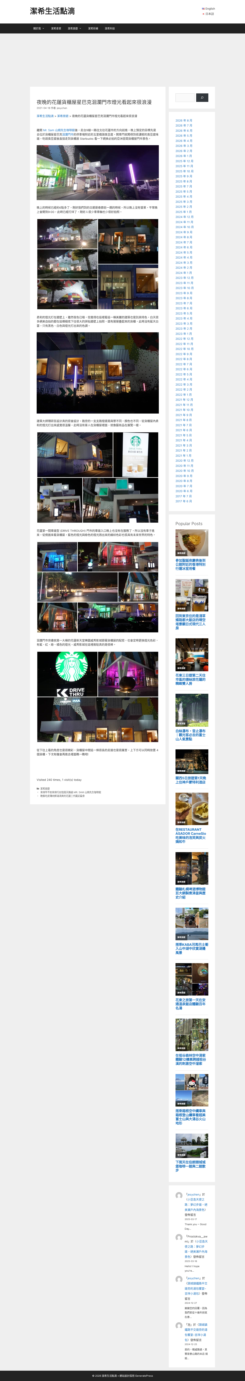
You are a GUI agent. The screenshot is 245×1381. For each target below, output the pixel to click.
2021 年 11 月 (184, 405)
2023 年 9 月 (184, 293)
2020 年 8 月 (184, 481)
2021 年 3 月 (184, 445)
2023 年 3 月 (184, 323)
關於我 (37, 28)
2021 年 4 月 (184, 440)
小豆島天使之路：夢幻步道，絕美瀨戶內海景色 (196, 1204)
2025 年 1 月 (184, 212)
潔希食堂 (56, 28)
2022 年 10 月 (185, 349)
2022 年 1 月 (184, 394)
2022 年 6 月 (184, 369)
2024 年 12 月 (185, 217)
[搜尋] (202, 97)
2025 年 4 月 (184, 196)
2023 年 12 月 (185, 278)
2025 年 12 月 (185, 161)
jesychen (193, 1194)
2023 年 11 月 (184, 283)
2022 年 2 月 (184, 389)
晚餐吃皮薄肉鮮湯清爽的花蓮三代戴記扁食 (62, 795)
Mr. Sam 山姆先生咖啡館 (59, 130)
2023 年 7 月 (184, 303)
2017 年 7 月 (184, 496)
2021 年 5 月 (184, 435)
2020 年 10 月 (185, 470)
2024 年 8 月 (184, 237)
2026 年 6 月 (184, 130)
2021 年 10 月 (184, 410)
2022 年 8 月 (184, 359)
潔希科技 (110, 28)
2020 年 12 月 (185, 460)
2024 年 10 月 (185, 227)
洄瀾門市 (68, 134)
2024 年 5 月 (184, 252)
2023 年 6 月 (184, 308)
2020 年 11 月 (184, 465)
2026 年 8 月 (184, 120)
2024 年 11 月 (184, 222)
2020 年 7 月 (184, 486)
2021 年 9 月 (184, 415)
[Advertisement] (122, 58)
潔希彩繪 (93, 28)
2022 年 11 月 (184, 344)
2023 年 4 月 (184, 318)
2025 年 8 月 (184, 181)
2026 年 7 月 (184, 125)
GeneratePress (144, 1375)
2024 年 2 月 (184, 267)
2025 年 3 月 (184, 201)
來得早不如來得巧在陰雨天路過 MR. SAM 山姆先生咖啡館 (70, 792)
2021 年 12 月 (184, 399)
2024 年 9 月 (184, 232)
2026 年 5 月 (184, 135)
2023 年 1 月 (184, 333)
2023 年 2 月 (184, 328)
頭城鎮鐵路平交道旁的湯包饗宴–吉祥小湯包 (196, 1288)
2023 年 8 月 (184, 298)
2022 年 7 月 (184, 364)
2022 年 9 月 (184, 354)
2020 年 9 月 (184, 476)
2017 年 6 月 (184, 501)
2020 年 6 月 (184, 491)
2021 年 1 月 (184, 455)
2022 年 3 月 (184, 384)
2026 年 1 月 (184, 156)
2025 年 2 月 (184, 206)
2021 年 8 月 (184, 420)
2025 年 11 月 (184, 166)
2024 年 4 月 (184, 257)
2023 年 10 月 (185, 288)
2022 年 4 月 (184, 379)
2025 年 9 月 (184, 176)
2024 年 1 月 (184, 273)
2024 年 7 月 (184, 242)
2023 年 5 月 (184, 313)
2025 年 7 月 (184, 186)
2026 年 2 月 (184, 151)
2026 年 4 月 (184, 141)
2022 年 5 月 (184, 374)
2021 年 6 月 (184, 430)
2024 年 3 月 (184, 262)
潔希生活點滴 (52, 11)
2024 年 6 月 (184, 247)
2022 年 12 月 (185, 338)
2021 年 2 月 (184, 450)
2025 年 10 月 (185, 171)
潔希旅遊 (73, 28)
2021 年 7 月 (184, 425)
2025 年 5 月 (184, 191)
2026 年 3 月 (184, 146)
